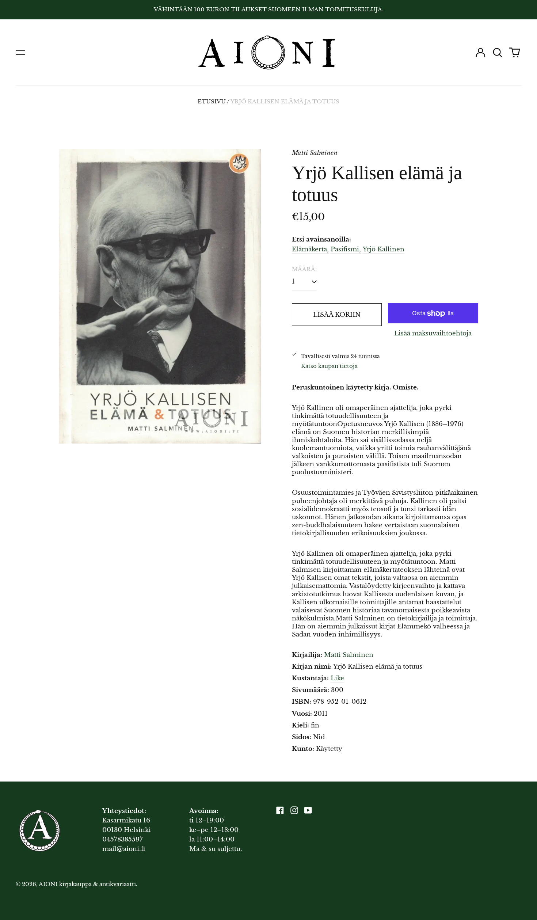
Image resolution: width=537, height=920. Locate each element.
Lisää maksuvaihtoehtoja (433, 333)
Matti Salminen (348, 655)
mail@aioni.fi (123, 849)
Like (337, 678)
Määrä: (304, 269)
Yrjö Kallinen (383, 249)
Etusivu (212, 101)
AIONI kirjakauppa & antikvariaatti (87, 884)
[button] (497, 53)
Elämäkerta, (310, 249)
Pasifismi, (346, 249)
